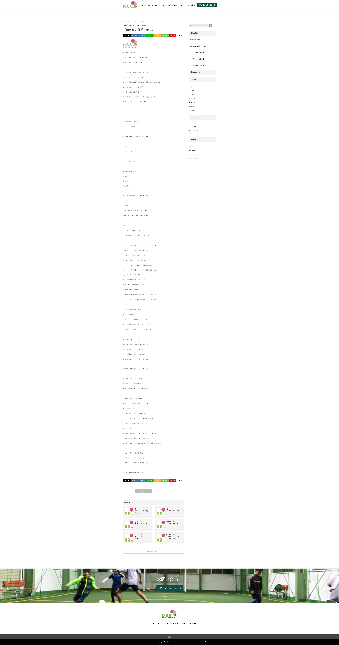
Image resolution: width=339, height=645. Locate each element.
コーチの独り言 (193, 130)
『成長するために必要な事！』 (197, 46)
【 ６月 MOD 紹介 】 (174, 511)
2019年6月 (192, 94)
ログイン (191, 146)
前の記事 (143, 491)
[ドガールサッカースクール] (130, 5)
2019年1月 (192, 110)
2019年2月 (192, 106)
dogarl (145, 25)
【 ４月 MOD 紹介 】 (174, 523)
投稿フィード (193, 150)
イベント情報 (193, 127)
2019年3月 (192, 102)
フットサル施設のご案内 (169, 5)
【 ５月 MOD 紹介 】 (142, 523)
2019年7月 (192, 90)
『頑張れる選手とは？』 (196, 39)
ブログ (181, 5)
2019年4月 (192, 98)
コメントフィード (194, 154)
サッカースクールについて (150, 5)
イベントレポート (194, 123)
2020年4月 (192, 86)
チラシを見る (190, 5)
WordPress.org (193, 158)
